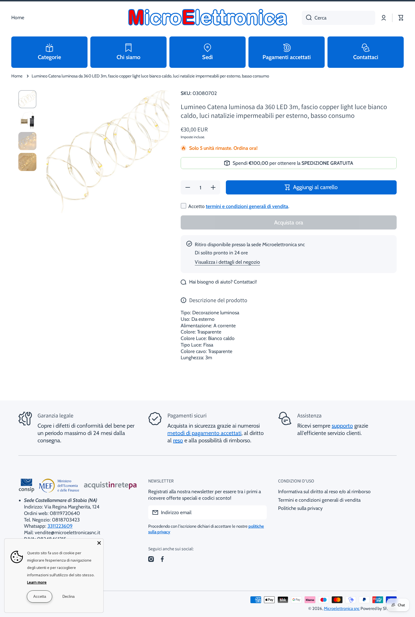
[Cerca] (307, 18)
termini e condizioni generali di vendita (247, 206)
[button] (401, 18)
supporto (342, 425)
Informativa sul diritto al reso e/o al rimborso (324, 491)
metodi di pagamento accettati (204, 433)
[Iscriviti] (260, 512)
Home (17, 76)
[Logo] (207, 18)
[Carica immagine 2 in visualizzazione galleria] (27, 120)
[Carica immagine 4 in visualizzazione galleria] (27, 162)
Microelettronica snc (342, 608)
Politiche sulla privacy (300, 508)
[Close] (99, 543)
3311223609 (60, 526)
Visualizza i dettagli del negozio (227, 262)
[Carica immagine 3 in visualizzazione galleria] (27, 141)
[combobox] (338, 18)
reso (178, 440)
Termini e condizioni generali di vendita (319, 500)
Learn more (37, 582)
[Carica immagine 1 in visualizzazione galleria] (27, 99)
